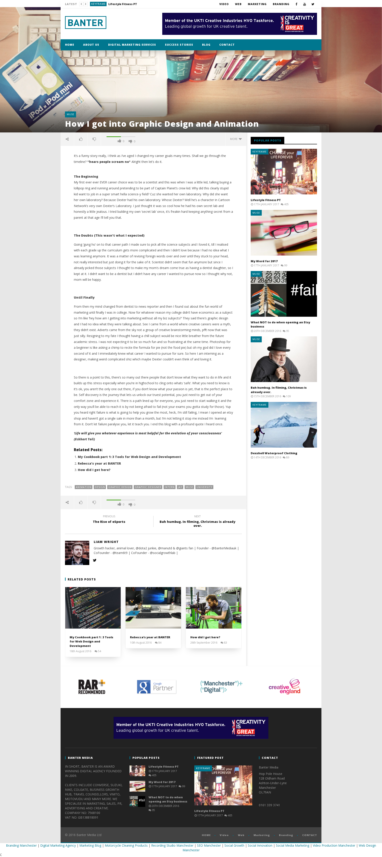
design (100, 487)
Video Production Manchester (334, 845)
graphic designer (148, 487)
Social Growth (234, 845)
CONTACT (227, 45)
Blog (206, 45)
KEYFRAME (259, 151)
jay (180, 487)
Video (224, 4)
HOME (69, 45)
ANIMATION (84, 487)
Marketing (257, 4)
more (234, 139)
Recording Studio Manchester (172, 845)
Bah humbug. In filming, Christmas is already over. (197, 522)
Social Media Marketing (292, 845)
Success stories (179, 45)
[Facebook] (296, 4)
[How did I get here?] (213, 608)
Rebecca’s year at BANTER (99, 463)
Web (238, 4)
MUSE (189, 487)
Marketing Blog (90, 845)
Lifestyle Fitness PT (266, 200)
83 (225, 642)
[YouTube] (305, 4)
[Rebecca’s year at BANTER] (153, 608)
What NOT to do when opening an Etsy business (168, 799)
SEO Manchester (209, 845)
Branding (281, 4)
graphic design (120, 487)
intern (170, 487)
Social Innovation (260, 845)
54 (99, 651)
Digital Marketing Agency (58, 845)
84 (159, 642)
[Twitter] (313, 4)
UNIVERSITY (204, 487)
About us (91, 45)
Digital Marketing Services (132, 45)
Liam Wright (106, 542)
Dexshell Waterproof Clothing (274, 453)
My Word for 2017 (114, 4)
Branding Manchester (21, 845)
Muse (95, 4)
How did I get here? (94, 470)
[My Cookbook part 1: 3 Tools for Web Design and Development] (93, 608)
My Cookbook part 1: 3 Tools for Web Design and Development (129, 457)
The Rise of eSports (109, 520)
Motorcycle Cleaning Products (126, 845)
